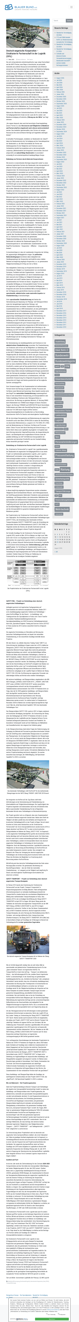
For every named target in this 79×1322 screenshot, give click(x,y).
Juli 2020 (59, 248)
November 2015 (61, 315)
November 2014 (61, 318)
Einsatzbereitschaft (63, 379)
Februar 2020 (60, 260)
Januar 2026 (60, 94)
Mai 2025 (59, 113)
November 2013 (61, 320)
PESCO (47, 1281)
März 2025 (59, 118)
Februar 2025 (60, 120)
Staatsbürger (59, 483)
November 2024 (61, 127)
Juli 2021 (59, 220)
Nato (44, 1281)
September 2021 (61, 215)
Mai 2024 (59, 141)
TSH (56, 495)
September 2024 (61, 131)
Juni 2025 (59, 111)
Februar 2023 (60, 176)
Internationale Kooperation (36, 1281)
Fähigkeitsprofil (59, 387)
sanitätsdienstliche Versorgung (64, 474)
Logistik (59, 420)
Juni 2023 (59, 166)
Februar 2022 (60, 204)
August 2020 (60, 246)
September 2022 (61, 187)
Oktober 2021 (60, 213)
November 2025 (61, 99)
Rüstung (65, 469)
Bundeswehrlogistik (25, 1281)
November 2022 (61, 183)
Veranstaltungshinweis (64, 500)
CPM (67, 366)
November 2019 (61, 266)
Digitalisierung (60, 371)
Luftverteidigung (58, 429)
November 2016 (61, 313)
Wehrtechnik (62, 509)
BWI (62, 366)
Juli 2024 (59, 136)
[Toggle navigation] (71, 7)
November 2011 (61, 325)
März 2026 (59, 90)
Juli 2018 (59, 301)
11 (57, 537)
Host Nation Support (59, 391)
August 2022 (60, 190)
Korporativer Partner (63, 410)
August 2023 (60, 162)
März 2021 (59, 229)
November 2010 (61, 327)
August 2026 (60, 78)
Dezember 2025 (61, 97)
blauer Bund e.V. (61, 350)
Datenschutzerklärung (53, 1309)
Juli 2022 (59, 192)
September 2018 (61, 299)
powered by (13, 1318)
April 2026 (59, 87)
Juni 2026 (59, 83)
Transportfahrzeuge (11, 1283)
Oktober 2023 (60, 157)
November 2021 (61, 211)
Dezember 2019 (61, 264)
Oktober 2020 (60, 241)
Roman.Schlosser (22, 59)
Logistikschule (60, 425)
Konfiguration (62, 1314)
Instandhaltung (59, 402)
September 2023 (61, 159)
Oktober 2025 (60, 101)
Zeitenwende (58, 514)
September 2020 (61, 243)
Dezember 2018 (61, 292)
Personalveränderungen (66, 442)
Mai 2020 (59, 253)
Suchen (69, 21)
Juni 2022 (59, 194)
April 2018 (59, 308)
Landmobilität (60, 415)
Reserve (58, 461)
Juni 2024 (59, 138)
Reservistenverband (60, 464)
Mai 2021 (59, 225)
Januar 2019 (60, 290)
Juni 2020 (59, 250)
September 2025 (61, 104)
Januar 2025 (60, 122)
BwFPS (57, 366)
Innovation (58, 399)
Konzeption (58, 406)
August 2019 (60, 273)
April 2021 (59, 227)
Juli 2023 (59, 164)
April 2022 (59, 199)
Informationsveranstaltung (64, 395)
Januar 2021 (60, 234)
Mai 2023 (59, 169)
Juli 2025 (59, 108)
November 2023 (61, 155)
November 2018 (61, 294)
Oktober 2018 (60, 297)
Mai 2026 (59, 85)
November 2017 (61, 311)
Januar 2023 (60, 178)
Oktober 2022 (60, 185)
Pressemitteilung (64, 455)
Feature (31, 59)
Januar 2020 (60, 262)
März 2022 (59, 201)
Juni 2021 (59, 222)
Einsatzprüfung (59, 384)
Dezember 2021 (61, 208)
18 (57, 539)
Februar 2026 (60, 92)
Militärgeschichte (60, 432)
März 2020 (59, 257)
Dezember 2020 (61, 236)
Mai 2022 (59, 197)
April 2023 (59, 171)
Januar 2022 (60, 206)
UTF (60, 495)
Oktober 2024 (60, 129)
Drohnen (57, 375)
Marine (66, 429)
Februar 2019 (60, 287)
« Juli (56, 552)
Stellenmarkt (59, 487)
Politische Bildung (60, 450)
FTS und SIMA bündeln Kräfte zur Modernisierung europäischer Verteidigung (64, 39)
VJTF (57, 504)
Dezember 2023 (61, 152)
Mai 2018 (59, 306)
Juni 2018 (59, 304)
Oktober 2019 (60, 269)
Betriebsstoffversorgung (14, 1281)
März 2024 (59, 145)
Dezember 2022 (61, 180)
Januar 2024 (60, 150)
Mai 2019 (59, 280)
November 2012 (61, 322)
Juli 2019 (59, 276)
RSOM (56, 469)
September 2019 (61, 271)
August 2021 (60, 218)
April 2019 (59, 283)
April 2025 (59, 115)
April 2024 (59, 143)
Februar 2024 (60, 148)
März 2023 (59, 173)
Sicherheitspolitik (62, 479)
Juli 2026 (59, 80)
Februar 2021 (60, 232)
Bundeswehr (62, 355)
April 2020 (59, 255)
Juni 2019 (59, 278)
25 (57, 542)
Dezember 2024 (61, 124)
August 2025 (60, 106)
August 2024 (60, 134)
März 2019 (59, 285)
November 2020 (61, 239)
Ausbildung (60, 341)
